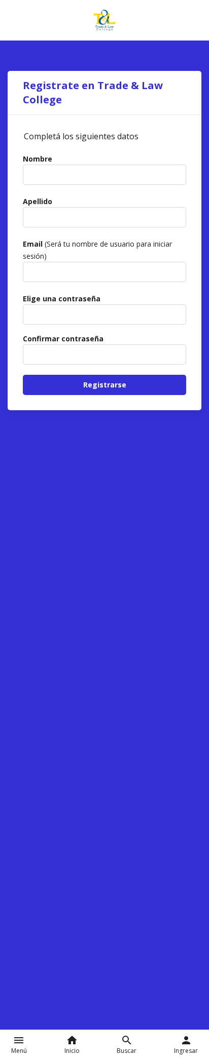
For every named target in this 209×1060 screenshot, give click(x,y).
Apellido (37, 201)
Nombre (37, 159)
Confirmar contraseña (63, 338)
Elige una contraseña (61, 298)
